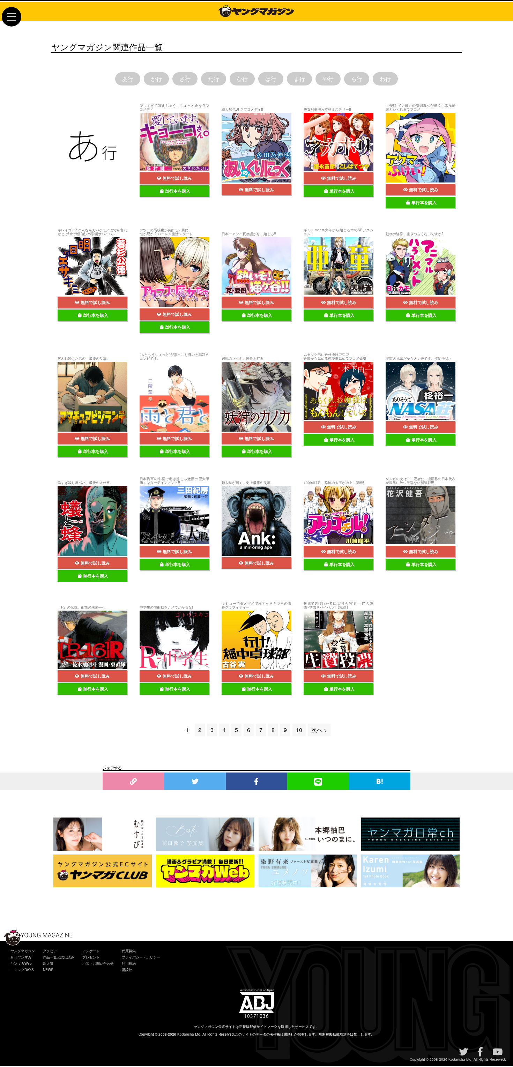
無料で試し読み (177, 178)
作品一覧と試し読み (58, 957)
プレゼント (91, 957)
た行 (213, 79)
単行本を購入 (177, 191)
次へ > (319, 730)
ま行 (299, 79)
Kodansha (185, 1034)
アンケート (91, 950)
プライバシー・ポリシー (141, 957)
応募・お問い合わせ (98, 963)
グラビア (50, 950)
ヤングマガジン (22, 950)
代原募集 (129, 950)
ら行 (356, 79)
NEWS (48, 969)
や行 (328, 79)
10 (299, 730)
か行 (156, 79)
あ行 (127, 79)
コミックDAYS (22, 969)
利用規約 (129, 963)
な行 (242, 79)
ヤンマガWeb (21, 963)
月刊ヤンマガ (20, 957)
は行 (270, 79)
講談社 (127, 969)
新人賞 (48, 963)
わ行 (385, 79)
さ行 (185, 79)
